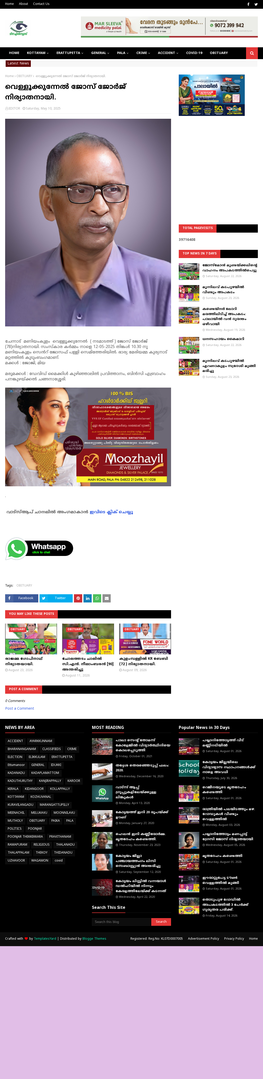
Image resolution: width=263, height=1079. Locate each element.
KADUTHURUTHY (20, 781)
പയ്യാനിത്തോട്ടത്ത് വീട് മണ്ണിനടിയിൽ (223, 743)
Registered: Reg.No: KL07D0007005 (156, 939)
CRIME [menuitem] (141, 53)
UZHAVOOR (16, 861)
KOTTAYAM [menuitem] (36, 53)
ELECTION (15, 757)
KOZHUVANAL (41, 797)
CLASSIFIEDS (51, 749)
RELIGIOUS (42, 845)
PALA (69, 821)
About (23, 4)
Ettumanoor (16, 765)
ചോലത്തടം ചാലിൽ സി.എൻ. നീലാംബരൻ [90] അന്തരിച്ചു (88, 664)
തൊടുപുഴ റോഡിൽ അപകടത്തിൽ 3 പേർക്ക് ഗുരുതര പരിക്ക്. (225, 905)
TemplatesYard (45, 939)
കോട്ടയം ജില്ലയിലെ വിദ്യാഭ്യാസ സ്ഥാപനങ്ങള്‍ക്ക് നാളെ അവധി (228, 767)
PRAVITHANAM (60, 837)
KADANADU (16, 773)
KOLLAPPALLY (60, 789)
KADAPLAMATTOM (45, 773)
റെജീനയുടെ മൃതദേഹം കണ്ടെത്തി (224, 790)
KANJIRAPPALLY (50, 781)
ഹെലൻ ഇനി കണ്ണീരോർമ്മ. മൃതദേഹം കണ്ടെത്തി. (141, 837)
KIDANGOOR (34, 789)
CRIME (72, 749)
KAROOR (74, 781)
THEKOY (42, 853)
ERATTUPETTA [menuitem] (68, 53)
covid (59, 861)
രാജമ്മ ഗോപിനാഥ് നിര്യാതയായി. (23, 661)
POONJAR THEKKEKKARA (25, 837)
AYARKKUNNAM (41, 741)
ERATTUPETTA (62, 757)
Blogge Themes (94, 939)
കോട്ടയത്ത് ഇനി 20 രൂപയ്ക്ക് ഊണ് (142, 815)
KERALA (13, 789)
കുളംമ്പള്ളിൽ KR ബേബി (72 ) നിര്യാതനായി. (143, 661)
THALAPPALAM (18, 853)
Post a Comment (19, 709)
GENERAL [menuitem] (98, 53)
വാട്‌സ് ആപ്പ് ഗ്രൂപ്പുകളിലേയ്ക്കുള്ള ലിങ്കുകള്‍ (136, 792)
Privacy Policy (234, 939)
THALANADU (65, 845)
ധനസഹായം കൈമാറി (223, 339)
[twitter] (255, 4)
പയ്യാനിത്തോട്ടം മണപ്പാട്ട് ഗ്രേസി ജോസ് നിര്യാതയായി (227, 837)
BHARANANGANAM (22, 749)
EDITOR (14, 109)
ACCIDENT (15, 741)
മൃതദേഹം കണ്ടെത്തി (222, 856)
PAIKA (55, 821)
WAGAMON (39, 861)
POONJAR (35, 829)
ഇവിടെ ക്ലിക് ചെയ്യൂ (111, 512)
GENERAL (37, 765)
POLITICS (15, 829)
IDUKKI (56, 765)
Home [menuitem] (14, 53)
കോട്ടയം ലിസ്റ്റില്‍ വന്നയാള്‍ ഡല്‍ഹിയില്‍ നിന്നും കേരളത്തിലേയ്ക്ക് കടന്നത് (141, 886)
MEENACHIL (16, 813)
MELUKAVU (39, 813)
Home (9, 4)
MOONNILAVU (64, 813)
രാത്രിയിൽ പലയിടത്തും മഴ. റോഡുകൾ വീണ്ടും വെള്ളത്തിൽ (228, 814)
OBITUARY (24, 76)
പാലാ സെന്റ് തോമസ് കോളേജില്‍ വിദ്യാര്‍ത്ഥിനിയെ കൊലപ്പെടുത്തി (143, 745)
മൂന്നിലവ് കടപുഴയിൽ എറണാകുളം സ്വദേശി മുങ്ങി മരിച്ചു (229, 366)
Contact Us (41, 4)
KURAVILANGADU (20, 805)
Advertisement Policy (203, 939)
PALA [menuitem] (121, 53)
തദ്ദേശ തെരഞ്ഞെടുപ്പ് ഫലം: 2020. (142, 768)
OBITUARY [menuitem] (219, 53)
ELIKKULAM (37, 757)
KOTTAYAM (16, 797)
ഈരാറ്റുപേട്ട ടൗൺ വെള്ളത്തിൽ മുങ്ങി (220, 880)
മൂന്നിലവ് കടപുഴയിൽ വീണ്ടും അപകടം (223, 290)
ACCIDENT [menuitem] (166, 53)
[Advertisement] (218, 157)
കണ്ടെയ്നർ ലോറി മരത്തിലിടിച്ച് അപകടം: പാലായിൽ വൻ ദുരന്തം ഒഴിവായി (224, 316)
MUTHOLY (15, 821)
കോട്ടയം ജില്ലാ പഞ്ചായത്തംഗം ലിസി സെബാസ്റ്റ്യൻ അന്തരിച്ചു (138, 861)
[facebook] (248, 4)
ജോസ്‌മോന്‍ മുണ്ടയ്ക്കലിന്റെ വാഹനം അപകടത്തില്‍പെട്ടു (229, 268)
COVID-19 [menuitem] (194, 53)
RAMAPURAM (17, 845)
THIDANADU (63, 853)
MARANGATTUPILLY (54, 805)
